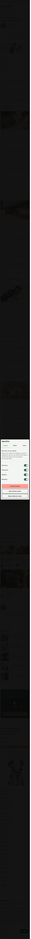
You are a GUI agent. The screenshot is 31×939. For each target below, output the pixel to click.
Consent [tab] (5, 445)
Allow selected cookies (15, 491)
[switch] (26, 470)
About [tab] (24, 445)
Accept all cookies (15, 486)
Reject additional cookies (15, 496)
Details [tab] (15, 445)
